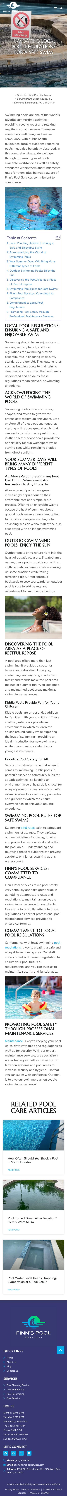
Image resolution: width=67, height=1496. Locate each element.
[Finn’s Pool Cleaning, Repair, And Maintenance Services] (21, 1453)
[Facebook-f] (5, 1453)
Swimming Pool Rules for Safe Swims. (34, 289)
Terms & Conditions (31, 1489)
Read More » (14, 1170)
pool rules (27, 828)
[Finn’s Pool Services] (29, 1453)
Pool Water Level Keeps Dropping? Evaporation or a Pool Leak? (32, 1280)
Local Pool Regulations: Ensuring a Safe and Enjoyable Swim (31, 245)
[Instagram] (13, 1453)
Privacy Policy (12, 1489)
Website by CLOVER (39, 1492)
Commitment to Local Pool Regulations (26, 305)
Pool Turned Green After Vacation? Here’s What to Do (32, 1220)
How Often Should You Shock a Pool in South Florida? (33, 1160)
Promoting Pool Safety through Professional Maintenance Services (32, 314)
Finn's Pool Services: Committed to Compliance (31, 296)
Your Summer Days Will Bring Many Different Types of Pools (32, 264)
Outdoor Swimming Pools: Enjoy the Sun (32, 273)
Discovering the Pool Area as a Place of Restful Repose (33, 282)
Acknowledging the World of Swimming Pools (28, 254)
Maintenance (14, 1041)
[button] (55, 8)
